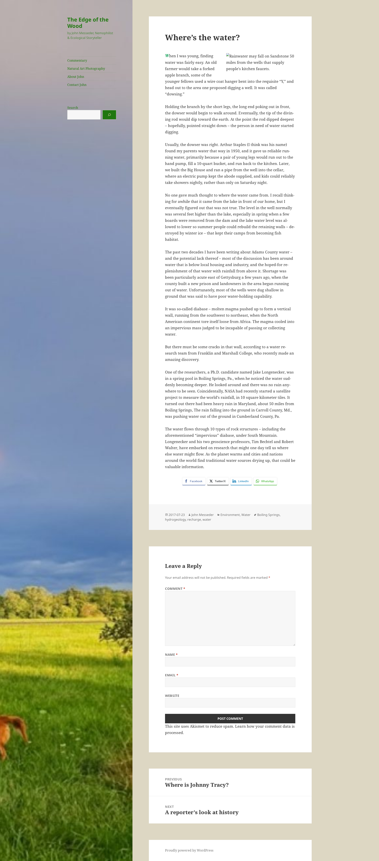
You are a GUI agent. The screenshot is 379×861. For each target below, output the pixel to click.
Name (171, 654)
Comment (175, 588)
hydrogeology (175, 519)
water (207, 519)
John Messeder (202, 515)
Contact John (76, 85)
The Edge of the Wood (88, 22)
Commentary (77, 60)
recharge (194, 519)
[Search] (109, 115)
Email (171, 675)
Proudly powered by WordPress (189, 850)
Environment (230, 515)
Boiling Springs (268, 515)
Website (172, 696)
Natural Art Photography (86, 68)
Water (245, 515)
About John (75, 76)
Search (72, 107)
